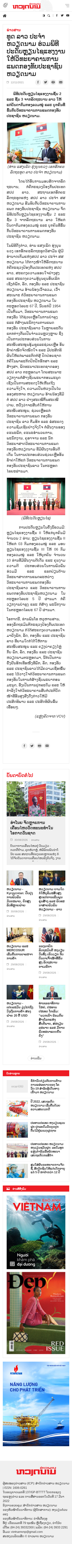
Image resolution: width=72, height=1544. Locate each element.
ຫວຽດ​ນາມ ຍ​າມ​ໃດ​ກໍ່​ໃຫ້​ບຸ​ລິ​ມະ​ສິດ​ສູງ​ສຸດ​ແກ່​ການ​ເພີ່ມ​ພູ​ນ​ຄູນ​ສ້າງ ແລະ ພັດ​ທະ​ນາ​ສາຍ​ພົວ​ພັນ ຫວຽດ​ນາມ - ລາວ (52, 899)
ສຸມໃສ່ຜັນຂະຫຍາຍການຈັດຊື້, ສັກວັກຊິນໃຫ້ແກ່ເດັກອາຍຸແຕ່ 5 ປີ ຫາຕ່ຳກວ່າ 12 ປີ (48, 1168)
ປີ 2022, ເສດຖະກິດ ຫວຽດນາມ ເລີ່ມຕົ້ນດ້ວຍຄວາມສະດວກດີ (45, 1105)
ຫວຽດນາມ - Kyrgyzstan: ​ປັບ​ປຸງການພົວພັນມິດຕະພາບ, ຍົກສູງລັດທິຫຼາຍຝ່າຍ (20, 897)
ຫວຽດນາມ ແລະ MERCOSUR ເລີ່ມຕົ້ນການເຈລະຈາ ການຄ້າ (20, 952)
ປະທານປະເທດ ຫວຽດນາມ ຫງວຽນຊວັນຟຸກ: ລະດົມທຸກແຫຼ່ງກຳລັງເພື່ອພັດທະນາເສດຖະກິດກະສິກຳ (47, 1149)
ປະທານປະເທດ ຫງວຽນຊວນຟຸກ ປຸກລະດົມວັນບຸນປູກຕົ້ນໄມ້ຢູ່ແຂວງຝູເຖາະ (48, 1126)
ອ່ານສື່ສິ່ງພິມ (19, 1188)
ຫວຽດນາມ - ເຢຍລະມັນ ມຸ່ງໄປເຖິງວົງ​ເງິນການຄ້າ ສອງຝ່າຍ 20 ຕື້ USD (20, 1009)
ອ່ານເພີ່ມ (36, 1058)
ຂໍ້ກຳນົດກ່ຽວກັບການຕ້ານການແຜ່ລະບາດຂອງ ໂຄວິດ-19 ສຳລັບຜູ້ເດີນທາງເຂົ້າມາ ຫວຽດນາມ (46, 1086)
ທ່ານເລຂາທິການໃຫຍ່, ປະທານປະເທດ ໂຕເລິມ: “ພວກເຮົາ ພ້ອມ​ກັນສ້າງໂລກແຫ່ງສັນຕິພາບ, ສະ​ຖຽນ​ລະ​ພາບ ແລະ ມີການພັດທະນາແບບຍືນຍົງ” (52, 1019)
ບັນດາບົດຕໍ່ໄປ (20, 775)
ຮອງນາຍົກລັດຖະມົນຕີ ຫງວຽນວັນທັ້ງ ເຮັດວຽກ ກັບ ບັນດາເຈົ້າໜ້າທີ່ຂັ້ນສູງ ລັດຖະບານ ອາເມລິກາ (51, 956)
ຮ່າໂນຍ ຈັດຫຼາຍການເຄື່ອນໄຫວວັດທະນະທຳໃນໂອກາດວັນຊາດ (31, 827)
